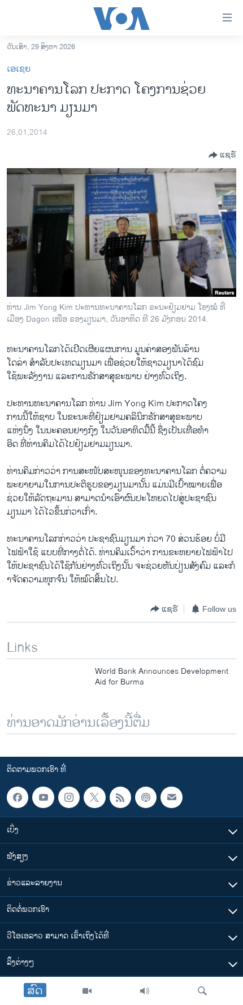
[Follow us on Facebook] (17, 797)
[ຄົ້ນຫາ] (202, 991)
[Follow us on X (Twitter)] (94, 797)
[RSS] (120, 797)
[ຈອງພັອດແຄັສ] (171, 797)
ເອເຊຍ (19, 69)
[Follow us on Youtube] (43, 797)
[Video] (87, 991)
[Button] (222, 155)
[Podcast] (146, 797)
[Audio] (145, 991)
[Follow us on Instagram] (69, 797)
